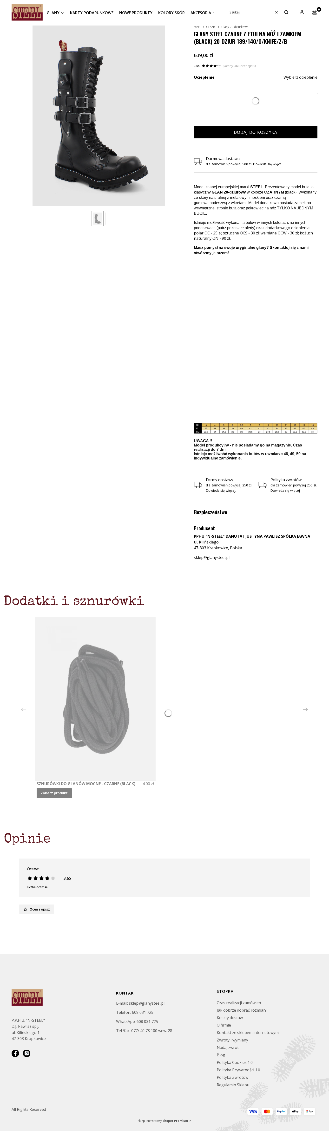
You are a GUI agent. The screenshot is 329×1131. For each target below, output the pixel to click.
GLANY (211, 27)
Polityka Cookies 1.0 (235, 1062)
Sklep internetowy (163, 1121)
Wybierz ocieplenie (300, 77)
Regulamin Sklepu (233, 1084)
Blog (221, 1055)
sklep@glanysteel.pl (212, 557)
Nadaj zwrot (228, 1047)
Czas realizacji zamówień (239, 1002)
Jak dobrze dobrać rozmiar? (242, 1010)
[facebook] (15, 1053)
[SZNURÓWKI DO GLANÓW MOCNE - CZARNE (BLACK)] (95, 699)
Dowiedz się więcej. (221, 490)
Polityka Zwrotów (232, 1077)
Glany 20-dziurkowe (234, 27)
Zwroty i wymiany (232, 1040)
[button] (286, 12)
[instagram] (26, 1053)
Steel (197, 27)
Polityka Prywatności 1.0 (238, 1069)
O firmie (224, 1025)
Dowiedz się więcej (268, 164)
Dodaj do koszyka (255, 132)
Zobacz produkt (54, 793)
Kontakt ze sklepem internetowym (248, 1032)
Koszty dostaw (230, 1017)
